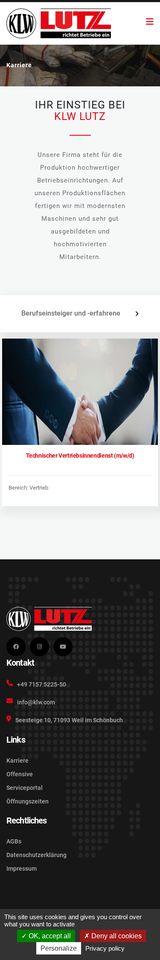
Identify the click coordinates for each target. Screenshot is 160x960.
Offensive (19, 774)
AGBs (13, 841)
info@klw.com (36, 702)
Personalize (59, 948)
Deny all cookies (116, 936)
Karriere (17, 760)
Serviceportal (24, 787)
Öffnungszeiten (27, 801)
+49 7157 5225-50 (41, 684)
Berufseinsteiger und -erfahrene (70, 313)
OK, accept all (49, 936)
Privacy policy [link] (105, 948)
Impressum (21, 868)
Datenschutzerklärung (36, 855)
